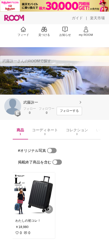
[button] (12, 106)
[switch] (52, 150)
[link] (33, 194)
